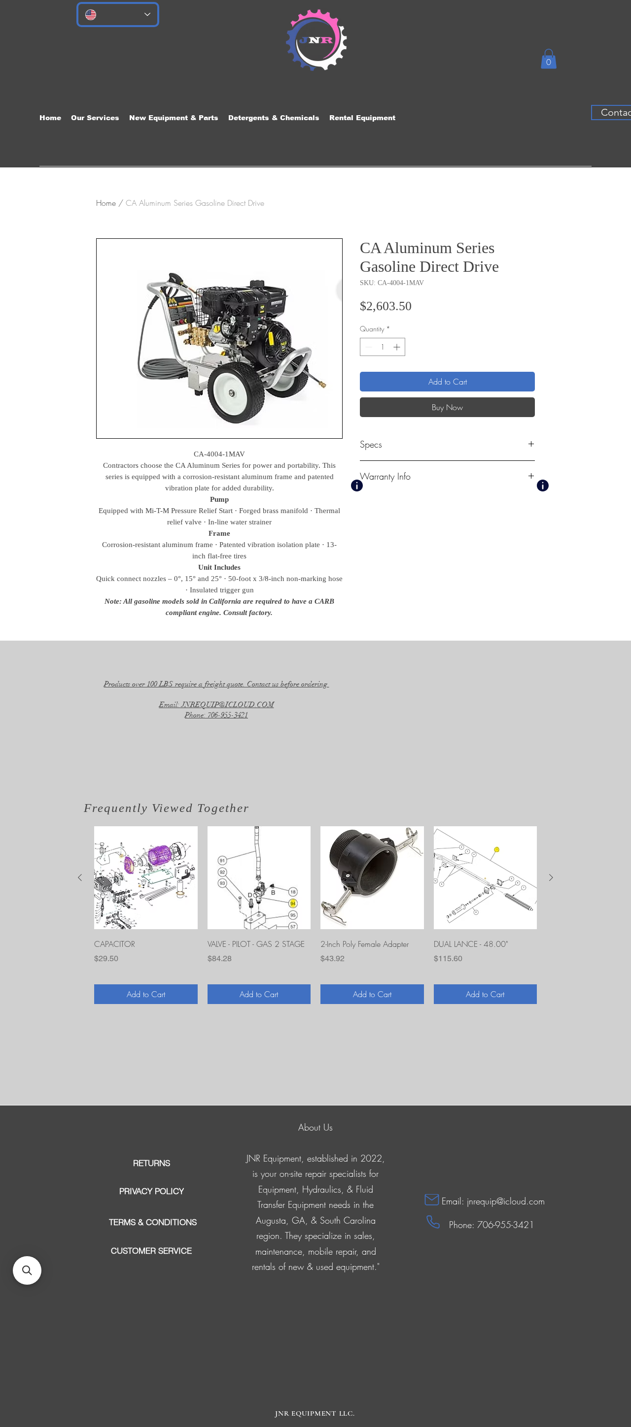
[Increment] (397, 347)
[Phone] (433, 1222)
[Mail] (432, 1199)
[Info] (357, 485)
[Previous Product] (80, 877)
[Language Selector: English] (117, 14)
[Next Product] (551, 877)
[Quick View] (146, 878)
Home (106, 202)
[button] (548, 59)
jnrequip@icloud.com (506, 1201)
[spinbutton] (382, 347)
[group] (315, 915)
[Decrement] (367, 347)
